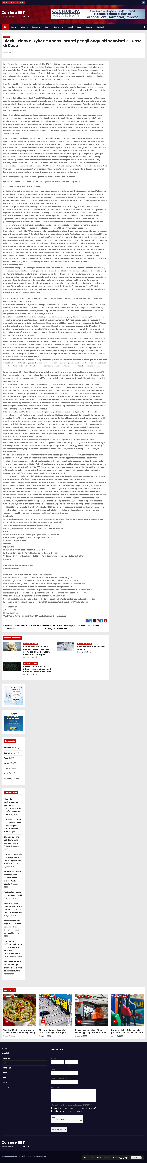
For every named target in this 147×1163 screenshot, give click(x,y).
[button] (144, 27)
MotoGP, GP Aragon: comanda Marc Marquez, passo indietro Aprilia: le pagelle (12, 877)
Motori (70, 27)
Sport (47, 27)
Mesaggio (55, 1087)
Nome (54, 1058)
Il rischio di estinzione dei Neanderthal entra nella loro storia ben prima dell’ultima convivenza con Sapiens (37, 651)
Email (53, 1069)
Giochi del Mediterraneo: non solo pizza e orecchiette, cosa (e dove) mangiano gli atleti (19, 1032)
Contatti (100, 27)
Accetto (136, 1158)
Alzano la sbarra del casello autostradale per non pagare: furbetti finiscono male (12, 825)
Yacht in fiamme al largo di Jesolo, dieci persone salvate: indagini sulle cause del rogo (12, 927)
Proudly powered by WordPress (13, 1156)
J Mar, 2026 (29, 657)
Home (13, 27)
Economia (36, 27)
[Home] (5, 27)
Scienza (89, 27)
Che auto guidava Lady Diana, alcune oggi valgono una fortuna (90, 1031)
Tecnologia (58, 27)
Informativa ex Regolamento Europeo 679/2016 (71, 1105)
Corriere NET (13, 12)
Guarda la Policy (123, 1157)
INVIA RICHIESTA (59, 1129)
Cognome (68, 1065)
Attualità (24, 27)
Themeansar (41, 1156)
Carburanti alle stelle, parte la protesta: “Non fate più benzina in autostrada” (127, 1032)
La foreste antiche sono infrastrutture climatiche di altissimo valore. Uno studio (37, 669)
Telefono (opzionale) (59, 1078)
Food (79, 27)
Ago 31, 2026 (10, 1036)
